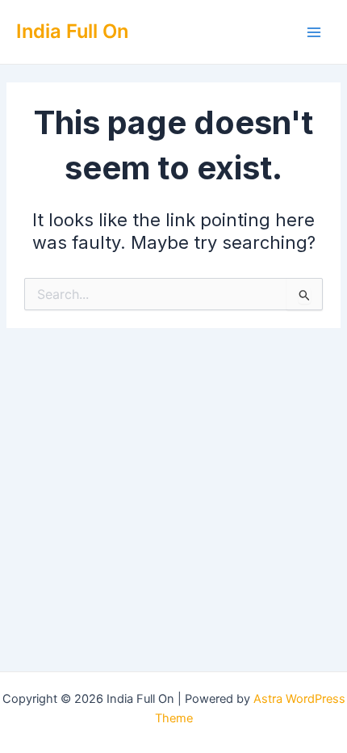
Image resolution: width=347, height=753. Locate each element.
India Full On (72, 31)
